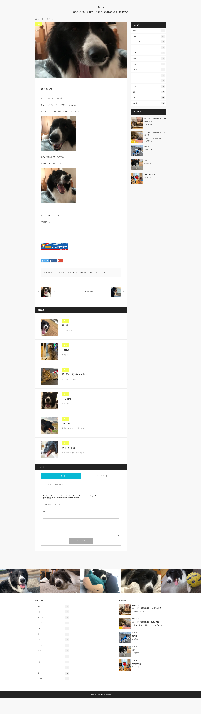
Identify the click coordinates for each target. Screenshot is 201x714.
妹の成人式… (148, 177)
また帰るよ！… (148, 149)
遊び (148, 97)
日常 (38, 24)
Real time (66, 399)
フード (148, 47)
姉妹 (85, 272)
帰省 (148, 58)
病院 (148, 64)
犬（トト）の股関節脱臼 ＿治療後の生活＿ (155, 120)
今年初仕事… (148, 163)
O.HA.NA (66, 423)
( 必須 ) (47, 498)
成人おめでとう (149, 174)
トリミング (148, 42)
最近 (90, 272)
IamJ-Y (53, 272)
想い (148, 92)
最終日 (146, 146)
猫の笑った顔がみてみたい (74, 374)
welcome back (69, 448)
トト (148, 86)
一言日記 (66, 350)
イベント (148, 75)
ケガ (148, 53)
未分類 (148, 103)
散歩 (148, 30)
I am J (100, 6)
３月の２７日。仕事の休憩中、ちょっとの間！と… (154, 140)
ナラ (148, 81)
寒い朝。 (66, 325)
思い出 (148, 69)
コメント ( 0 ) (61, 476)
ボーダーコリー (75, 272)
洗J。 (146, 160)
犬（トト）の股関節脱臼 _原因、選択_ (154, 134)
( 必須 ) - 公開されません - (53, 504)
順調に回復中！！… (150, 124)
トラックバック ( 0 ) (101, 476)
